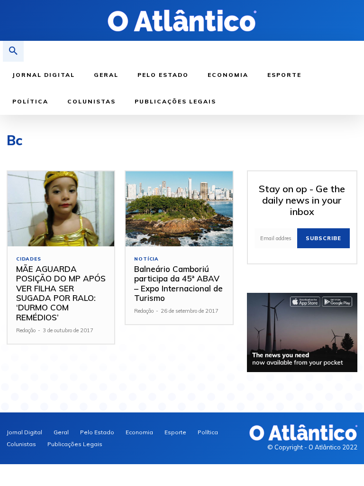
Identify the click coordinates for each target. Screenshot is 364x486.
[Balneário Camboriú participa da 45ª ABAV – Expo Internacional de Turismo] (179, 208)
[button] (13, 51)
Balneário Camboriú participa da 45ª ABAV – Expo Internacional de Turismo (178, 283)
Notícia (146, 259)
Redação (26, 330)
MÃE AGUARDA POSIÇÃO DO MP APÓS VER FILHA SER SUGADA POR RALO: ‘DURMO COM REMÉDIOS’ (61, 293)
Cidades (28, 259)
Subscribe (323, 238)
